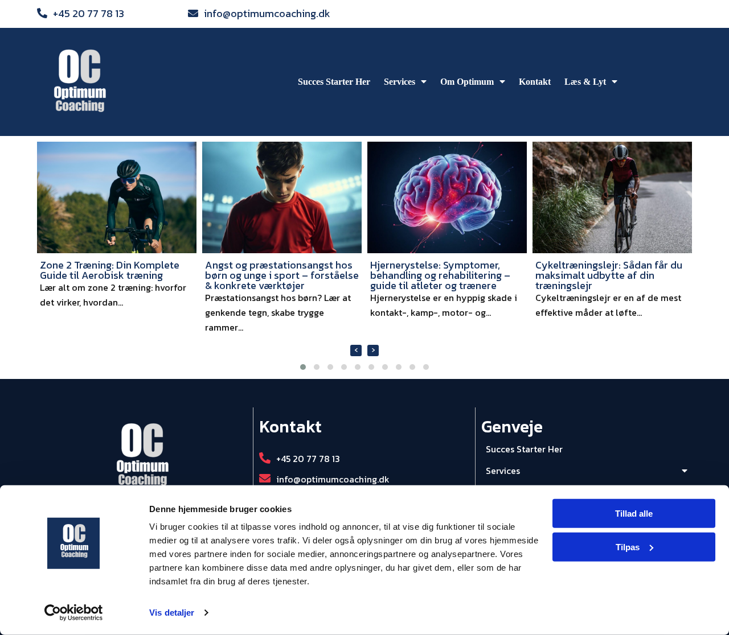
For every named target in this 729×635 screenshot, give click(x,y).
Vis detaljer (171, 612)
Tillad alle (634, 513)
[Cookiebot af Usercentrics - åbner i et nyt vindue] (74, 612)
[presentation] (356, 350)
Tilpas (628, 547)
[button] (303, 367)
